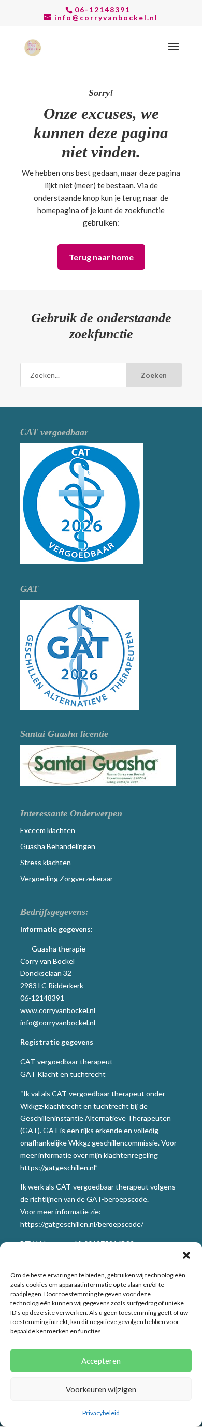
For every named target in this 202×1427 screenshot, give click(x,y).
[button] (186, 1255)
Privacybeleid (101, 1413)
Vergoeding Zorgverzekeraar (66, 878)
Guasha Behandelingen (57, 846)
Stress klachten (45, 862)
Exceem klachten (47, 830)
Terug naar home (101, 257)
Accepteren (101, 1360)
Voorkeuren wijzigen (101, 1389)
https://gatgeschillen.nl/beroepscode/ (81, 1224)
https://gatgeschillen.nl (57, 1167)
